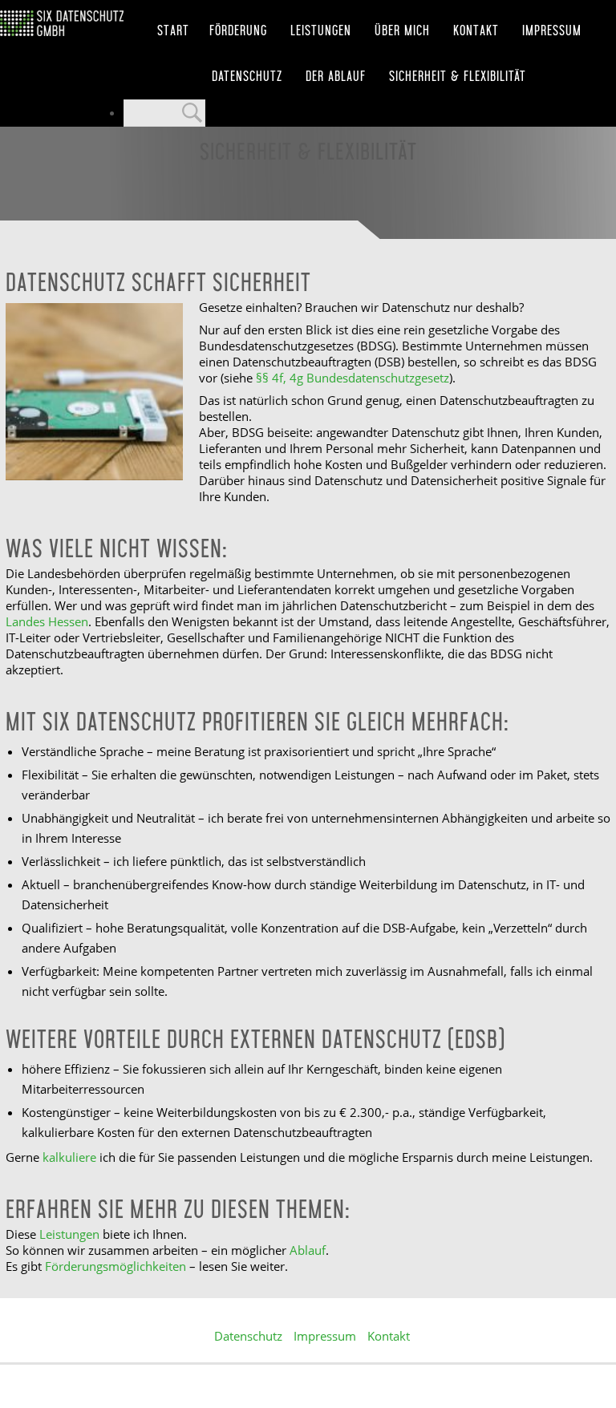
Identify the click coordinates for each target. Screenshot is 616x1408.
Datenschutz (247, 76)
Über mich (402, 30)
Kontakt (476, 30)
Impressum (552, 30)
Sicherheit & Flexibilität (457, 76)
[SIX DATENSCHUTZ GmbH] (62, 23)
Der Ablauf (336, 76)
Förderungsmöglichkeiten (115, 1266)
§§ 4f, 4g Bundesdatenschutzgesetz (352, 378)
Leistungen (320, 30)
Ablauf (308, 1250)
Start (173, 30)
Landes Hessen (47, 621)
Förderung (238, 30)
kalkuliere (69, 1157)
